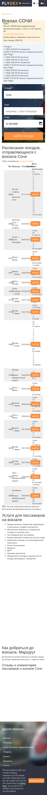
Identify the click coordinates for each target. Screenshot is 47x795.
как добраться (18, 34)
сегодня (23, 161)
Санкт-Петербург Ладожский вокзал (18, 747)
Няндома (7, 751)
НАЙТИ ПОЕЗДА (23, 136)
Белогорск (7, 742)
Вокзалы (5, 14)
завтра (31, 161)
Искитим (6, 738)
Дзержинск (7, 761)
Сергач (6, 765)
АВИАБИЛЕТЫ (26, 3)
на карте (7, 34)
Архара (6, 756)
